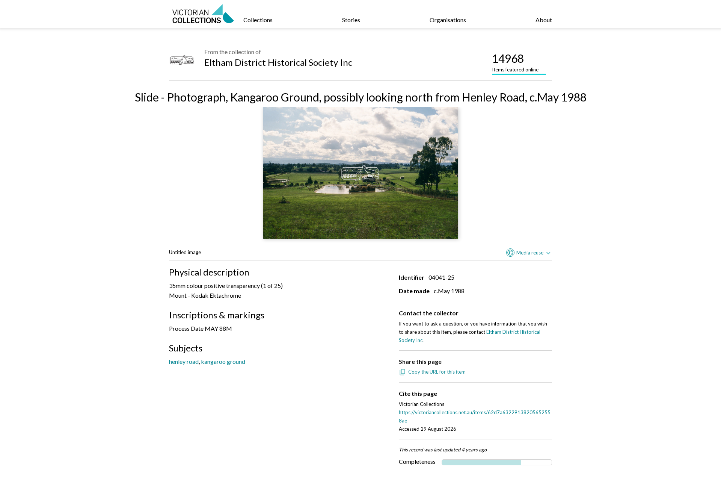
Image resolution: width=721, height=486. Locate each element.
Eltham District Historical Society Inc (278, 62)
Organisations (448, 19)
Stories (351, 19)
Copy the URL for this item (437, 372)
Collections (258, 19)
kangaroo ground (223, 361)
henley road (184, 361)
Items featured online (515, 62)
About (543, 19)
